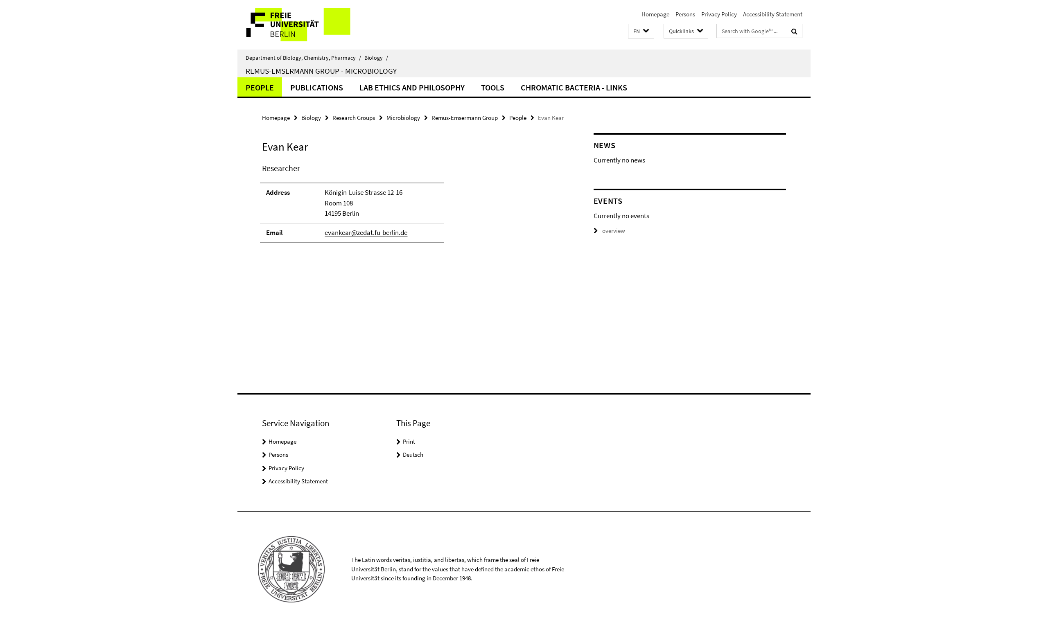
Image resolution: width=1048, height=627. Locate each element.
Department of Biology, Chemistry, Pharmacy (303, 58)
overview (613, 231)
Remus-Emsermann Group (464, 118)
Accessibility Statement (772, 14)
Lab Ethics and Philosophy (412, 87)
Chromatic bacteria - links (574, 87)
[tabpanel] (412, 206)
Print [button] (409, 441)
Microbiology (403, 118)
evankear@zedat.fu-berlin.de (366, 232)
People (260, 87)
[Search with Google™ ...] (794, 31)
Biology (376, 58)
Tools (492, 87)
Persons (685, 14)
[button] (641, 31)
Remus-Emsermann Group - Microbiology (321, 71)
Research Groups (353, 118)
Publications (316, 87)
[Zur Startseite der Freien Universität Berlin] (306, 24)
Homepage (655, 14)
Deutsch (413, 454)
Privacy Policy (719, 14)
